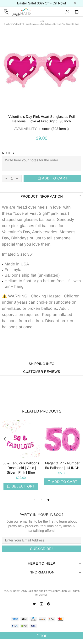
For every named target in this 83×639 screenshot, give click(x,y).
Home (41, 21)
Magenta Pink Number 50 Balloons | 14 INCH (62, 465)
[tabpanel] (21, 459)
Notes (8, 153)
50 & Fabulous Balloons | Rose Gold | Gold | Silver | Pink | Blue (21, 467)
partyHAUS (21, 11)
